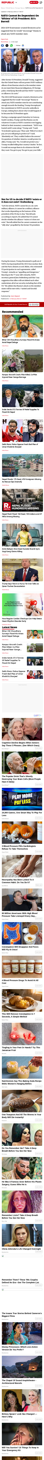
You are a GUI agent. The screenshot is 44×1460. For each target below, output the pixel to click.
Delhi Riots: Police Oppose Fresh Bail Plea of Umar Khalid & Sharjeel (20, 445)
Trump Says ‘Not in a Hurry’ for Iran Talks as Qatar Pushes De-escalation (20, 585)
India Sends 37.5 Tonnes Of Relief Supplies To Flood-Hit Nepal (20, 410)
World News (4, 42)
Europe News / (20, 8)
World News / (10, 8)
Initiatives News (6, 624)
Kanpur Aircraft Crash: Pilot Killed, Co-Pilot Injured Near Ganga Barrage (19, 376)
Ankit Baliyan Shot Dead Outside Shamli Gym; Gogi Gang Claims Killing (21, 550)
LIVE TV (34, 2)
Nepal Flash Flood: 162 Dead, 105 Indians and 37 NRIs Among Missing (22, 515)
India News (5, 345)
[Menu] (40, 2)
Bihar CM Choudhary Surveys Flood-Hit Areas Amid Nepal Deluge (21, 341)
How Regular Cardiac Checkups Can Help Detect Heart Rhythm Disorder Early (22, 619)
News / (3, 8)
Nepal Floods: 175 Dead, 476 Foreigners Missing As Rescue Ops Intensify (21, 480)
